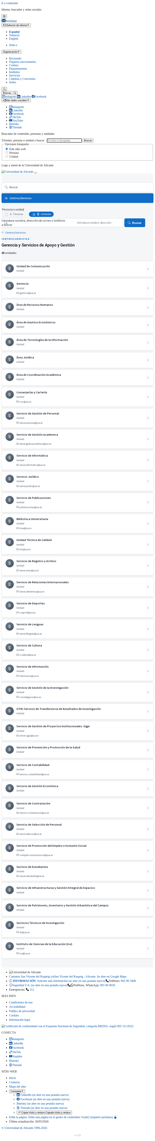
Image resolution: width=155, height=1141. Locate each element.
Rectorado (15, 58)
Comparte (16, 1091)
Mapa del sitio (17, 1086)
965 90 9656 (107, 985)
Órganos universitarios (22, 61)
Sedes (12, 82)
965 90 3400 (128, 980)
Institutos (14, 72)
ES (15, 25)
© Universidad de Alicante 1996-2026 (24, 1127)
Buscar (88, 140)
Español (14, 31)
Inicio (12, 1077)
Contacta (14, 1082)
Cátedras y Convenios (22, 78)
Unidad (13, 156)
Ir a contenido (10, 3)
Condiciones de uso (21, 1002)
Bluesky (40, 1103)
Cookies (14, 1015)
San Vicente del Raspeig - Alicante (67, 976)
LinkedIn (44, 1094)
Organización (10, 51)
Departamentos (18, 68)
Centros (13, 65)
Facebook (44, 1099)
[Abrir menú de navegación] (35, 172)
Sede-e (13, 45)
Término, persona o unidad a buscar (23, 140)
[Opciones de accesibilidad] (4, 16)
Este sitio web (17, 149)
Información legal (19, 1019)
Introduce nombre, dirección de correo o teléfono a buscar (33, 223)
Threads (43, 1107)
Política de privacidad (22, 1011)
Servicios (14, 75)
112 (32, 989)
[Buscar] (4, 89)
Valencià (14, 35)
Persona (14, 152)
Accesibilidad (17, 1006)
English (13, 38)
